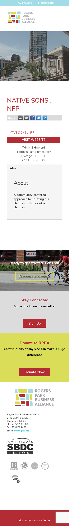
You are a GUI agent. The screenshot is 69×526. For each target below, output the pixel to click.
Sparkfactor (42, 520)
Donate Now (35, 372)
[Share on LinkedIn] (45, 118)
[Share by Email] (26, 118)
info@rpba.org (22, 430)
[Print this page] (20, 118)
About (14, 168)
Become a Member (34, 276)
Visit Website (33, 140)
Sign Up (35, 323)
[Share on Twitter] (38, 118)
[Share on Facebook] (32, 118)
